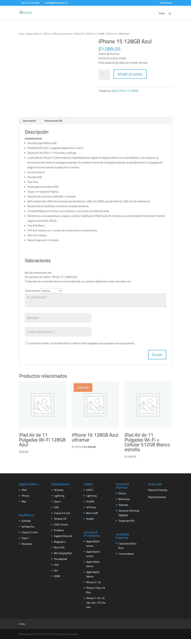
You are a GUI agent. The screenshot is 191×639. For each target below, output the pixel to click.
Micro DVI (59, 547)
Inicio (162, 13)
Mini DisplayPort (63, 553)
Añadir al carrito (130, 74)
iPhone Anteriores (62, 33)
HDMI (57, 576)
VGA (56, 565)
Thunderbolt (60, 559)
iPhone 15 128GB (95, 33)
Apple (114, 91)
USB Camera (61, 524)
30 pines (58, 490)
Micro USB (92, 513)
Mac (24, 501)
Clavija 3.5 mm (30, 532)
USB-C (90, 490)
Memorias (124, 499)
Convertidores (126, 554)
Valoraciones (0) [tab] (53, 121)
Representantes (157, 497)
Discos (122, 493)
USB (56, 507)
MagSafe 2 (60, 542)
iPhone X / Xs (93, 582)
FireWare (59, 530)
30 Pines (91, 507)
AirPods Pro (28, 527)
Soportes (123, 505)
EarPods (26, 521)
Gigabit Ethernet (63, 536)
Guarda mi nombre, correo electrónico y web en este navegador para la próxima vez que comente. (82, 343)
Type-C (25, 538)
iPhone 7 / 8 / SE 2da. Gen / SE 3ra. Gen (96, 602)
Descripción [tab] (29, 121)
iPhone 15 (79, 33)
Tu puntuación (32, 291)
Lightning (59, 496)
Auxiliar (90, 519)
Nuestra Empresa (157, 490)
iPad (24, 490)
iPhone (47, 33)
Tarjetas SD (60, 519)
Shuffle (90, 501)
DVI (56, 570)
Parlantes (27, 544)
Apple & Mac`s (33, 33)
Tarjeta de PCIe (126, 521)
